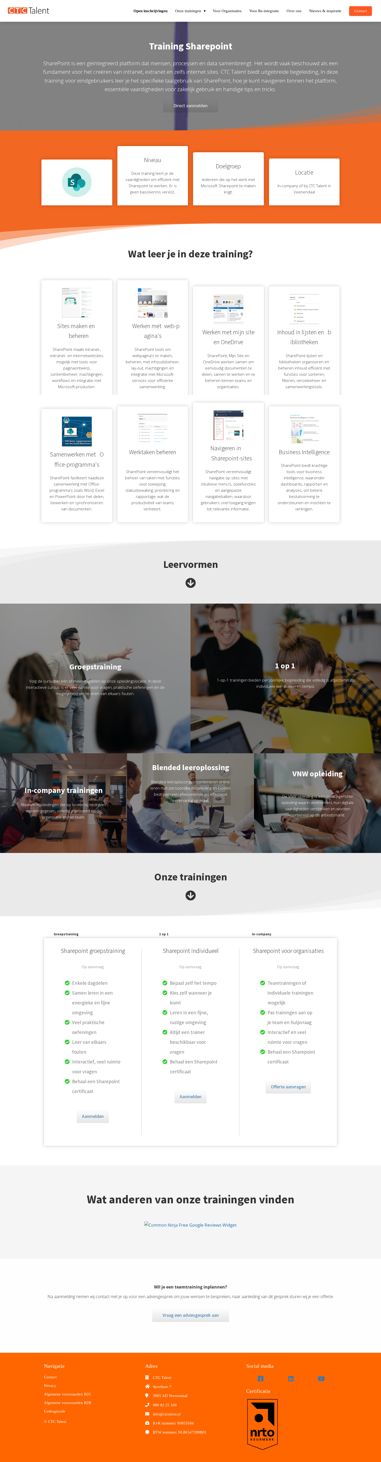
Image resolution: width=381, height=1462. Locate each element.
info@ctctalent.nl (167, 1414)
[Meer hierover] (190, 841)
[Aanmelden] (93, 1121)
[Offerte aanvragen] (288, 1092)
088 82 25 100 (165, 1405)
